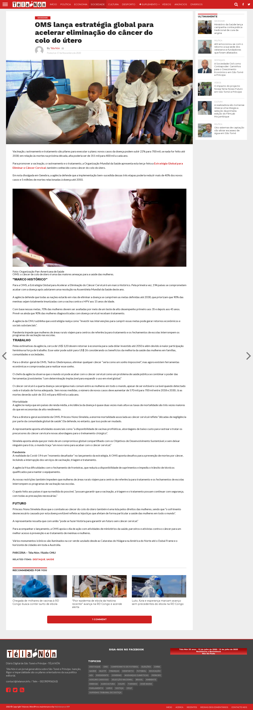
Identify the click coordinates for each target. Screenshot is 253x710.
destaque (39, 559)
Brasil (139, 680)
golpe (121, 684)
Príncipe (156, 675)
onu (105, 667)
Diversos (197, 4)
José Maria (146, 684)
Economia (80, 4)
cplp (129, 688)
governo (116, 675)
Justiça (119, 688)
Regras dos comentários (214, 707)
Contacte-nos (239, 707)
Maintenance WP (62, 707)
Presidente (102, 675)
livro (109, 688)
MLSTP (102, 671)
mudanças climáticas (136, 675)
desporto (128, 671)
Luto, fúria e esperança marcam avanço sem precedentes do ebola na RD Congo (158, 602)
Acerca (179, 707)
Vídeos (166, 4)
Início (53, 4)
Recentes (192, 707)
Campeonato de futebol (124, 667)
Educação (154, 671)
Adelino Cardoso (98, 680)
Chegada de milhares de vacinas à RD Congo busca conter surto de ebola (36, 602)
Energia (93, 684)
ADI (91, 675)
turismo (132, 684)
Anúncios (181, 4)
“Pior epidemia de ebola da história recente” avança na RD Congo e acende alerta (97, 604)
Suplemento (149, 4)
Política (65, 4)
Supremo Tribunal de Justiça (105, 692)
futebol (141, 671)
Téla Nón (55, 48)
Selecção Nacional (122, 680)
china (157, 667)
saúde (50, 559)
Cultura (113, 4)
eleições (146, 667)
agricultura (108, 684)
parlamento (96, 688)
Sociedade (98, 4)
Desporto (128, 4)
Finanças (114, 671)
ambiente (151, 680)
